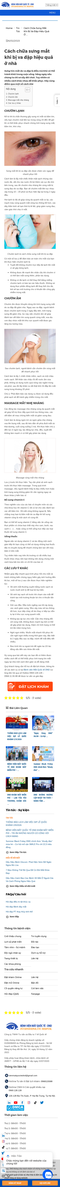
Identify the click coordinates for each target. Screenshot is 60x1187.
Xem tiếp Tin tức (18, 852)
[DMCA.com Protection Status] (15, 1108)
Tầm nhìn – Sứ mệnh (14, 947)
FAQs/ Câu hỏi (16, 894)
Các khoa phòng (12, 964)
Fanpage (35, 994)
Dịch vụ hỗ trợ (38, 953)
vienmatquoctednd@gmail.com (23, 1075)
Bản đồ (34, 983)
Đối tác (34, 942)
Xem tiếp (14, 916)
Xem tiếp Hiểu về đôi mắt (22, 886)
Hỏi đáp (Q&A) (11, 994)
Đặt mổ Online (11, 983)
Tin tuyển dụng (38, 936)
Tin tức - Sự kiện (17, 810)
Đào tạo (35, 947)
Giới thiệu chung (12, 936)
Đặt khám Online (13, 977)
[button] (52, 13)
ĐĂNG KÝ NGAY (15, 1183)
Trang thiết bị (11, 958)
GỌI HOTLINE (45, 1183)
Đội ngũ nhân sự (12, 953)
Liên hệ (34, 958)
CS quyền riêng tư (13, 988)
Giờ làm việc (37, 988)
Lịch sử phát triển (13, 942)
